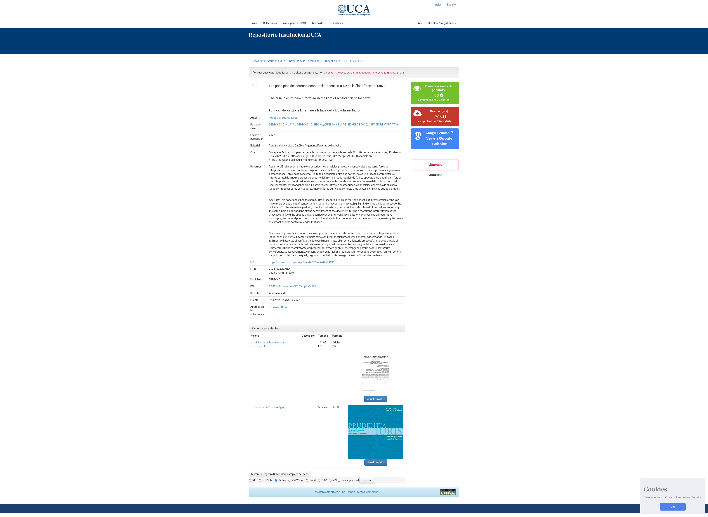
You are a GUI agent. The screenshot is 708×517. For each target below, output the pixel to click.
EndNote (268, 480)
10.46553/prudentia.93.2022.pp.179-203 (292, 286)
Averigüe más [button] (692, 497)
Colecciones (270, 23)
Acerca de (317, 23)
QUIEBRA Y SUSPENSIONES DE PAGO (345, 124)
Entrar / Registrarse (442, 23)
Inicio (255, 23)
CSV (324, 480)
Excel (313, 480)
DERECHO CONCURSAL (282, 124)
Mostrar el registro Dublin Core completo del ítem (279, 474)
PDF (335, 480)
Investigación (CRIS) (294, 23)
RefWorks (297, 480)
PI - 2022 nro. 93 (353, 61)
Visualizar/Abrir (376, 399)
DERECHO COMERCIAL (310, 124)
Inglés (438, 4)
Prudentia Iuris (332, 61)
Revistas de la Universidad (304, 61)
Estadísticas (336, 23)
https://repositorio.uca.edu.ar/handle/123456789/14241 (302, 262)
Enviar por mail (350, 480)
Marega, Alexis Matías (282, 117)
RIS (254, 480)
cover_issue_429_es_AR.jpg (267, 407)
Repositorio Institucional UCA (268, 61)
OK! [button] (672, 506)
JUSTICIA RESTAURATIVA (384, 124)
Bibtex (282, 480)
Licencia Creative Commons (362, 491)
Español (451, 4)
